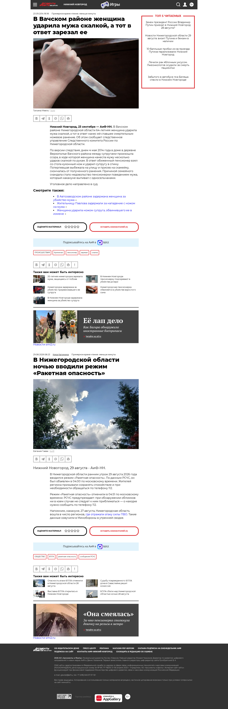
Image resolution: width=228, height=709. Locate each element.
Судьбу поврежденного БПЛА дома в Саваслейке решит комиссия (116, 583)
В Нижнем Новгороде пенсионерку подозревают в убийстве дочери (115, 279)
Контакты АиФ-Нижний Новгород (94, 652)
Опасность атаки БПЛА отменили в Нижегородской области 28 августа (65, 583)
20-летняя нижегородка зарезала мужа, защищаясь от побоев (65, 277)
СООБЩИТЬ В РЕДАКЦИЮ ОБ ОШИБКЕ (134, 652)
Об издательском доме (66, 648)
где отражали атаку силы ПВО (106, 514)
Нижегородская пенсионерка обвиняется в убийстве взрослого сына (118, 290)
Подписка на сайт (63, 652)
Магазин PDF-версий (123, 648)
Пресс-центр (89, 648)
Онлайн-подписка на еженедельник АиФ (159, 648)
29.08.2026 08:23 (41, 354)
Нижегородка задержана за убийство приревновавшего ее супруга (64, 290)
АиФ (52, 110)
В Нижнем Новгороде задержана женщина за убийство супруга (65, 299)
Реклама (104, 648)
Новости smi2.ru (44, 344)
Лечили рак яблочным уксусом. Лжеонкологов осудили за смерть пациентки (168, 65)
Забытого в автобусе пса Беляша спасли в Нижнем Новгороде (168, 78)
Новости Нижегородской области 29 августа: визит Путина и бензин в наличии (168, 38)
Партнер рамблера (83, 697)
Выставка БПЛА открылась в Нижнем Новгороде (62, 592)
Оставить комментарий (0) (114, 227)
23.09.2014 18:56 (41, 13)
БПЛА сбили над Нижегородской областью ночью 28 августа (118, 592)
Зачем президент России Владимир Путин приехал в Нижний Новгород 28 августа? (168, 25)
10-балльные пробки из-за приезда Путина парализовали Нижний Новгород (168, 52)
